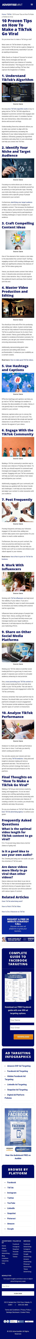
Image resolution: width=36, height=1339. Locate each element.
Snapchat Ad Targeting (17, 1090)
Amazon (10, 1223)
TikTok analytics (17, 759)
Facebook (11, 1182)
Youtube (15, 1251)
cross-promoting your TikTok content (18, 682)
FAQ (3, 1263)
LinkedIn (11, 1208)
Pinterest (11, 1218)
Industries (5, 1261)
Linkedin (15, 1254)
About (4, 1248)
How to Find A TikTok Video (11, 906)
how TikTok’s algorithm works (18, 109)
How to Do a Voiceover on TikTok (13, 912)
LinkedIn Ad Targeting (17, 1084)
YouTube (11, 1203)
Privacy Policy (25, 1310)
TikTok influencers (17, 598)
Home (4, 1246)
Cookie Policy (25, 1312)
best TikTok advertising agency (12, 812)
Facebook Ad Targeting (17, 1071)
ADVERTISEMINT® (12, 4)
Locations (5, 1258)
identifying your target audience (21, 202)
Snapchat (11, 1213)
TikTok (10, 1188)
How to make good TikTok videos (21, 360)
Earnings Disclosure (12, 1312)
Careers (4, 1251)
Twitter (10, 1198)
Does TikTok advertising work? (12, 901)
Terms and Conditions (12, 1310)
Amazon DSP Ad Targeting (19, 1066)
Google (10, 1229)
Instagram (11, 1193)
